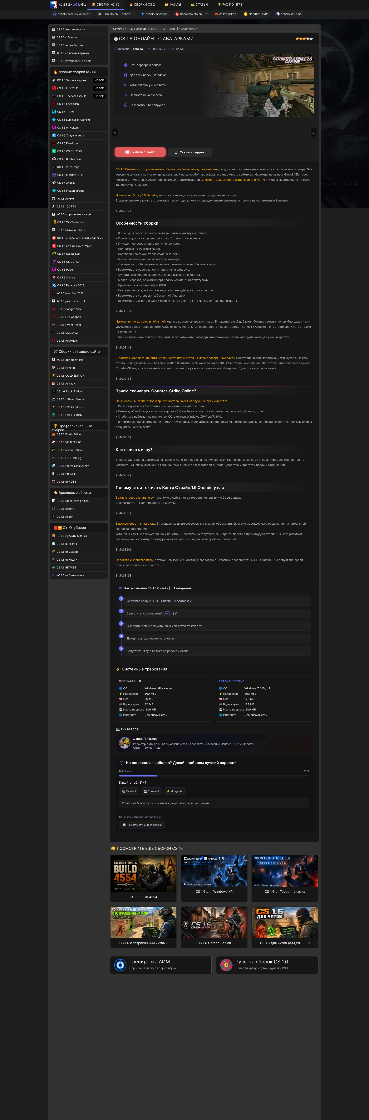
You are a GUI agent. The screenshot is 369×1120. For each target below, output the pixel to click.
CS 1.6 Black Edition (69, 391)
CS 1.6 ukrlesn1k (66, 543)
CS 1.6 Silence (66, 277)
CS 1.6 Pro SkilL (66, 473)
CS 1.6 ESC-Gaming (68, 458)
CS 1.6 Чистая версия (70, 29)
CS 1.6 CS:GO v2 (67, 332)
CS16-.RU (72, 4)
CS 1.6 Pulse (65, 269)
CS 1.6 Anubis (66, 182)
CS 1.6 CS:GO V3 (68, 261)
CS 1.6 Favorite (66, 367)
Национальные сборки (118, 14)
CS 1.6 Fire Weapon (68, 316)
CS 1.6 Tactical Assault (71, 96)
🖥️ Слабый (129, 791)
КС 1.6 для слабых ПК (70, 301)
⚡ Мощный (174, 791)
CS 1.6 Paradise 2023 (70, 285)
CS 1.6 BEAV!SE (66, 567)
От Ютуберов (227, 14)
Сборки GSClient (157, 14)
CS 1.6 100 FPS (66, 206)
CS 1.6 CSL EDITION (69, 415)
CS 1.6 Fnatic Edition (69, 434)
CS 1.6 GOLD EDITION (70, 375)
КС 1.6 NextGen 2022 (70, 293)
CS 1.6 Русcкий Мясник (71, 535)
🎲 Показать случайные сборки (142, 824)
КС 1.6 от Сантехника (70, 575)
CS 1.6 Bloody (65, 508)
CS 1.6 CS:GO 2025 (69, 151)
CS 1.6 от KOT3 (66, 481)
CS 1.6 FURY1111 (67, 88)
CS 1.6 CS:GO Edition (69, 407)
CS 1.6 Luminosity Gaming (73, 119)
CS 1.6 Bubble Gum (69, 159)
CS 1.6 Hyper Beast (68, 324)
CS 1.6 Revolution (67, 340)
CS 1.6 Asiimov (65, 383)
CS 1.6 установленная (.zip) (74, 61)
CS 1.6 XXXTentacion (70, 222)
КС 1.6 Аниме (65, 198)
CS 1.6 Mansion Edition (70, 230)
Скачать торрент (193, 152)
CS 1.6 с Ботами (66, 37)
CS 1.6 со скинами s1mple (74, 245)
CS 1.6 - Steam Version (70, 399)
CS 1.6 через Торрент (70, 45)
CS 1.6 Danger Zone (69, 309)
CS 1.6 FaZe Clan (68, 103)
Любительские (258, 14)
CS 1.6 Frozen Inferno (70, 190)
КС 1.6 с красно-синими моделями (80, 238)
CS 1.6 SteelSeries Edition (72, 500)
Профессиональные (193, 14)
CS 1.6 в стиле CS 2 (70, 174)
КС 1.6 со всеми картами (72, 53)
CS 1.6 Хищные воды (71, 135)
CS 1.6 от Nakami (68, 127)
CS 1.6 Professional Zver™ (72, 465)
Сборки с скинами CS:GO (74, 14)
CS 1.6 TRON (65, 111)
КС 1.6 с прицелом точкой (73, 214)
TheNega (151, 739)
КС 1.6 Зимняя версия (71, 80)
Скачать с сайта (142, 152)
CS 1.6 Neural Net (68, 253)
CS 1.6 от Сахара (67, 551)
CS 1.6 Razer (64, 516)
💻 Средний (151, 791)
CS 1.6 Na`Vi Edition (69, 450)
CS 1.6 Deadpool (67, 143)
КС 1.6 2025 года (68, 167)
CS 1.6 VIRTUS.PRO (68, 442)
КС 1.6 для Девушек (69, 359)
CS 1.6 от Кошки (66, 559)
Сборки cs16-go (291, 14)
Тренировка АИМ (153, 964)
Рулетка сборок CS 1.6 (263, 964)
